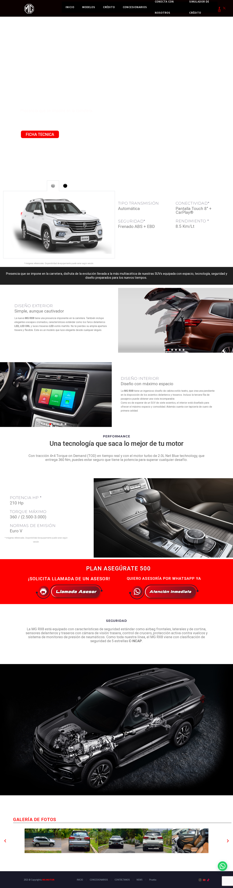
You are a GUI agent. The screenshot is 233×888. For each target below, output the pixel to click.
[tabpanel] (59, 224)
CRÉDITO (109, 7)
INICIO (70, 7)
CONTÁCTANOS (122, 880)
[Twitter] (224, 8)
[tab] (53, 185)
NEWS (139, 880)
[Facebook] (219, 8)
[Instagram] (219, 10)
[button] (5, 841)
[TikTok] (208, 880)
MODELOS (88, 7)
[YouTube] (204, 880)
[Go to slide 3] (172, 350)
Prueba (152, 880)
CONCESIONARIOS (135, 7)
